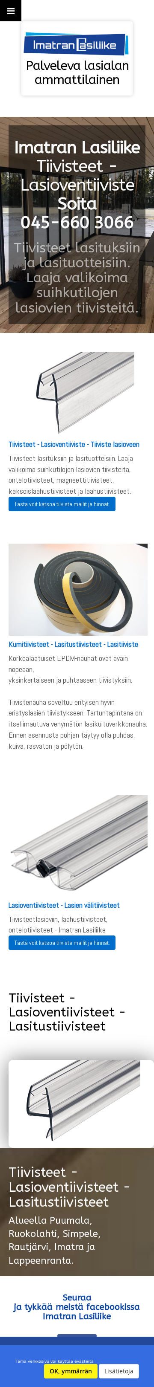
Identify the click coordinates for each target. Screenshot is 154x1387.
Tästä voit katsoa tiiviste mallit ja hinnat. (62, 504)
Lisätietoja (118, 1371)
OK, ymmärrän (71, 1371)
